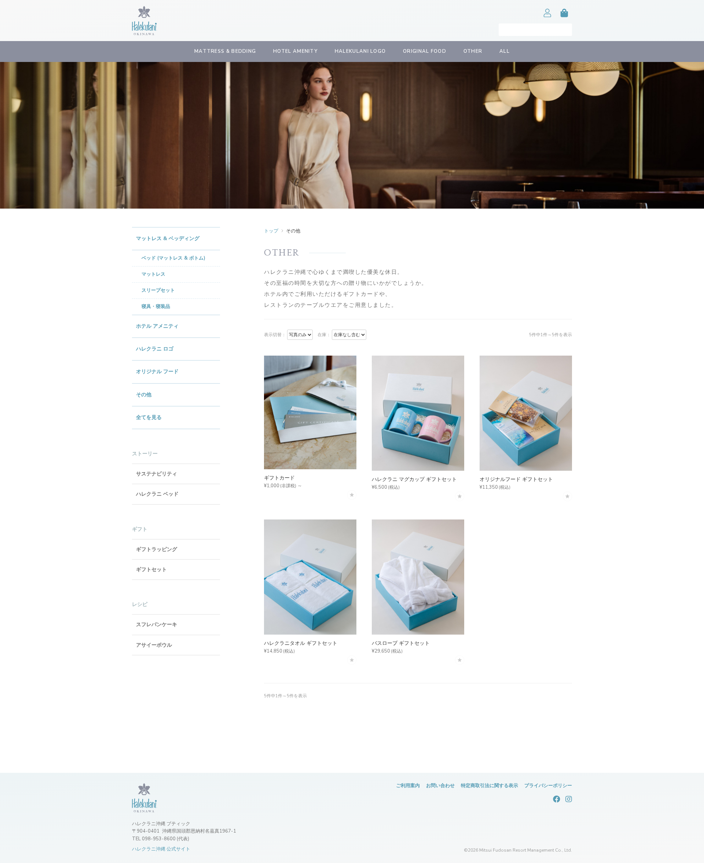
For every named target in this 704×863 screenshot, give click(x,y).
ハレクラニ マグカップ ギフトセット (414, 479)
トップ (271, 231)
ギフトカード (279, 477)
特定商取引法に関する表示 (489, 785)
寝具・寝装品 (156, 306)
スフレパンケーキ (156, 624)
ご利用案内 (408, 785)
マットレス (153, 274)
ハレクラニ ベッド (157, 494)
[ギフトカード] (310, 413)
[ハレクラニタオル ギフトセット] (310, 577)
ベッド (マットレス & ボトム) (173, 258)
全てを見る (149, 417)
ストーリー (145, 453)
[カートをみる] (564, 20)
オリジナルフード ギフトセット (516, 479)
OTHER (473, 51)
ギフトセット (151, 569)
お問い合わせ (440, 785)
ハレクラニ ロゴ (154, 348)
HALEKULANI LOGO (360, 51)
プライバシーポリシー (548, 785)
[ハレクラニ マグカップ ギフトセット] (418, 413)
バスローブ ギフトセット (401, 643)
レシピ (139, 604)
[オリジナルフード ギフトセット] (526, 413)
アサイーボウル (154, 645)
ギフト (139, 529)
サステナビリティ (156, 473)
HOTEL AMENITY (295, 51)
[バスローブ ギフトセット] (418, 577)
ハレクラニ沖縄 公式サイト (161, 849)
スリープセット (158, 290)
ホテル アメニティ (157, 326)
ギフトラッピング (156, 549)
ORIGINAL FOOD (424, 51)
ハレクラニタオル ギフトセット (300, 643)
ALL (504, 51)
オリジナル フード (157, 371)
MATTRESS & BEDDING (225, 51)
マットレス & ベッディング (167, 238)
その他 (143, 394)
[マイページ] (547, 20)
